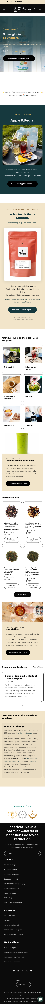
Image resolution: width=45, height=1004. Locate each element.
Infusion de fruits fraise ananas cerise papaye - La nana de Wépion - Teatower (33, 525)
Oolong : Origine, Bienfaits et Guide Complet (21, 677)
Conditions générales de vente (16, 952)
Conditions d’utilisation (33, 998)
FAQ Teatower (9, 916)
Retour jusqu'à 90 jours (13, 930)
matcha (32, 761)
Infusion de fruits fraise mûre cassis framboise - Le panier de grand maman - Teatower (11, 526)
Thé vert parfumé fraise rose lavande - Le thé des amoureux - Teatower (11, 571)
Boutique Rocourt (11, 879)
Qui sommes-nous (11, 888)
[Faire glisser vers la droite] (27, 706)
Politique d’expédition (11, 1001)
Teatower (13, 992)
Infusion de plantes (9, 397)
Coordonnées (24, 1001)
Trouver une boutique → (22, 310)
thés (20, 733)
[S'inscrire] (38, 853)
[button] (4, 8)
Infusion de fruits (30, 368)
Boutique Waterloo (11, 874)
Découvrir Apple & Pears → (22, 184)
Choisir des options (12, 540)
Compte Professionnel (13, 902)
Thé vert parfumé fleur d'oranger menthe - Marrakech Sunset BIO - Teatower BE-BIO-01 (32, 572)
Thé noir (29, 426)
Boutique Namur (10, 869)
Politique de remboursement (26, 995)
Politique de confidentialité (15, 957)
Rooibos (8, 426)
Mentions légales (10, 948)
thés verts (29, 758)
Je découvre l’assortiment (18, 58)
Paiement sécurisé (11, 925)
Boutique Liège (10, 865)
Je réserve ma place (18, 652)
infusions (28, 733)
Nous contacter (10, 893)
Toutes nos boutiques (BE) (14, 884)
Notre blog (8, 898)
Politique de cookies (12, 962)
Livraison (7, 920)
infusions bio (14, 761)
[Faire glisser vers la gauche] (18, 706)
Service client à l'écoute (13, 934)
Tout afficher (22, 595)
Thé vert (8, 367)
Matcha (29, 396)
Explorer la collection (18, 484)
